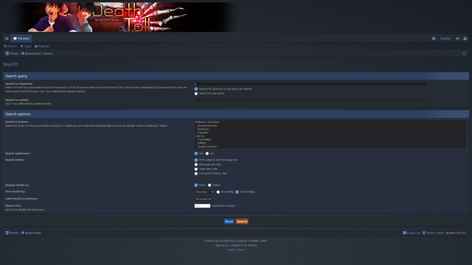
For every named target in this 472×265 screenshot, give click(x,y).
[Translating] (330, 139)
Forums (23, 38)
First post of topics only (212, 173)
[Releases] (330, 129)
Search (12, 46)
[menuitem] (434, 38)
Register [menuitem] (466, 39)
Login (27, 46)
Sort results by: (15, 191)
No (211, 153)
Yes (201, 153)
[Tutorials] (330, 132)
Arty (227, 245)
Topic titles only (207, 168)
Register (44, 46)
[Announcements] (330, 126)
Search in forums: (17, 121)
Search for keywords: (19, 83)
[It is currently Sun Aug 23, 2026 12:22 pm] (464, 53)
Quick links (8, 39)
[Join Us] (330, 136)
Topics (216, 185)
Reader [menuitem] (446, 38)
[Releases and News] (330, 122)
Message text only (209, 164)
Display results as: (17, 185)
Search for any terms (211, 93)
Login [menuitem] (458, 39)
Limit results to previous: (21, 198)
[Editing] (330, 143)
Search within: (14, 159)
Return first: (13, 205)
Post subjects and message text (217, 159)
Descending (246, 191)
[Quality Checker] (330, 146)
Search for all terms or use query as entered (225, 88)
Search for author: (17, 99)
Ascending (227, 191)
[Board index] (126, 17)
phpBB (223, 240)
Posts (202, 185)
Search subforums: (17, 153)
